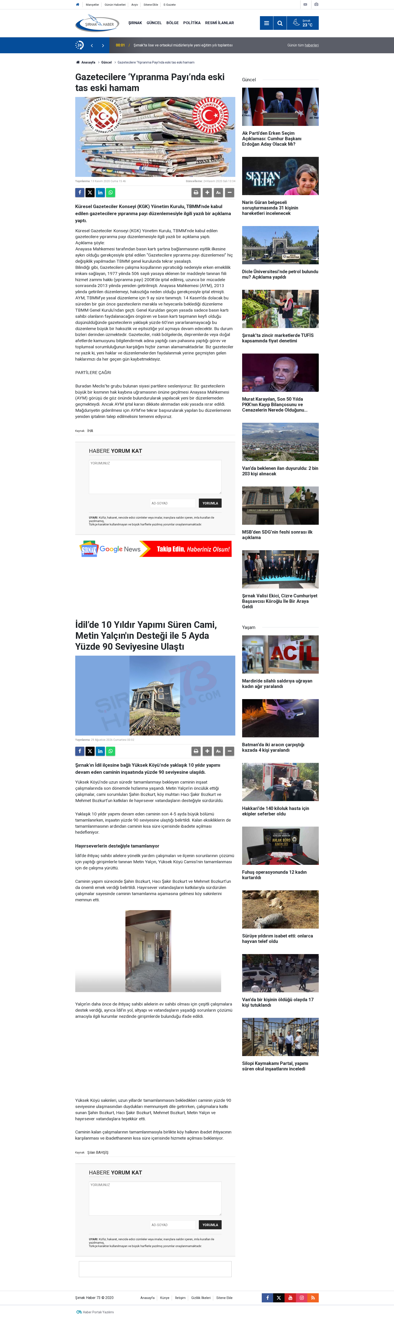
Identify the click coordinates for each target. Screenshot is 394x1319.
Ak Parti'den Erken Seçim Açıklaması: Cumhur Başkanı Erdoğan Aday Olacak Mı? (193, 45)
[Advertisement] (155, 1059)
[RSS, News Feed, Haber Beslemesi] (313, 1297)
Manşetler (92, 4)
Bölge (172, 22)
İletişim (180, 1298)
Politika (192, 22)
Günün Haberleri (115, 4)
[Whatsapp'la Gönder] (110, 192)
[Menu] (266, 23)
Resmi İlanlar (219, 22)
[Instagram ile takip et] (301, 1297)
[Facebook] (79, 192)
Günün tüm (303, 45)
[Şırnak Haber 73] (97, 22)
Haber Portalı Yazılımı (98, 1312)
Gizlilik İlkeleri (201, 1298)
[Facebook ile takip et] (267, 1297)
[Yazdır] (196, 192)
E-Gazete (170, 4)
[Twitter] (90, 192)
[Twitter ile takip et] (279, 1297)
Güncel (154, 22)
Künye (164, 1298)
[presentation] (91, 45)
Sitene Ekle (151, 4)
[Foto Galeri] (316, 4)
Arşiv (134, 4)
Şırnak (135, 22)
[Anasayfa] (77, 4)
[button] (207, 192)
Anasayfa (88, 62)
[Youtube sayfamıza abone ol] (290, 1297)
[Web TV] (305, 4)
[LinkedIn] (100, 192)
